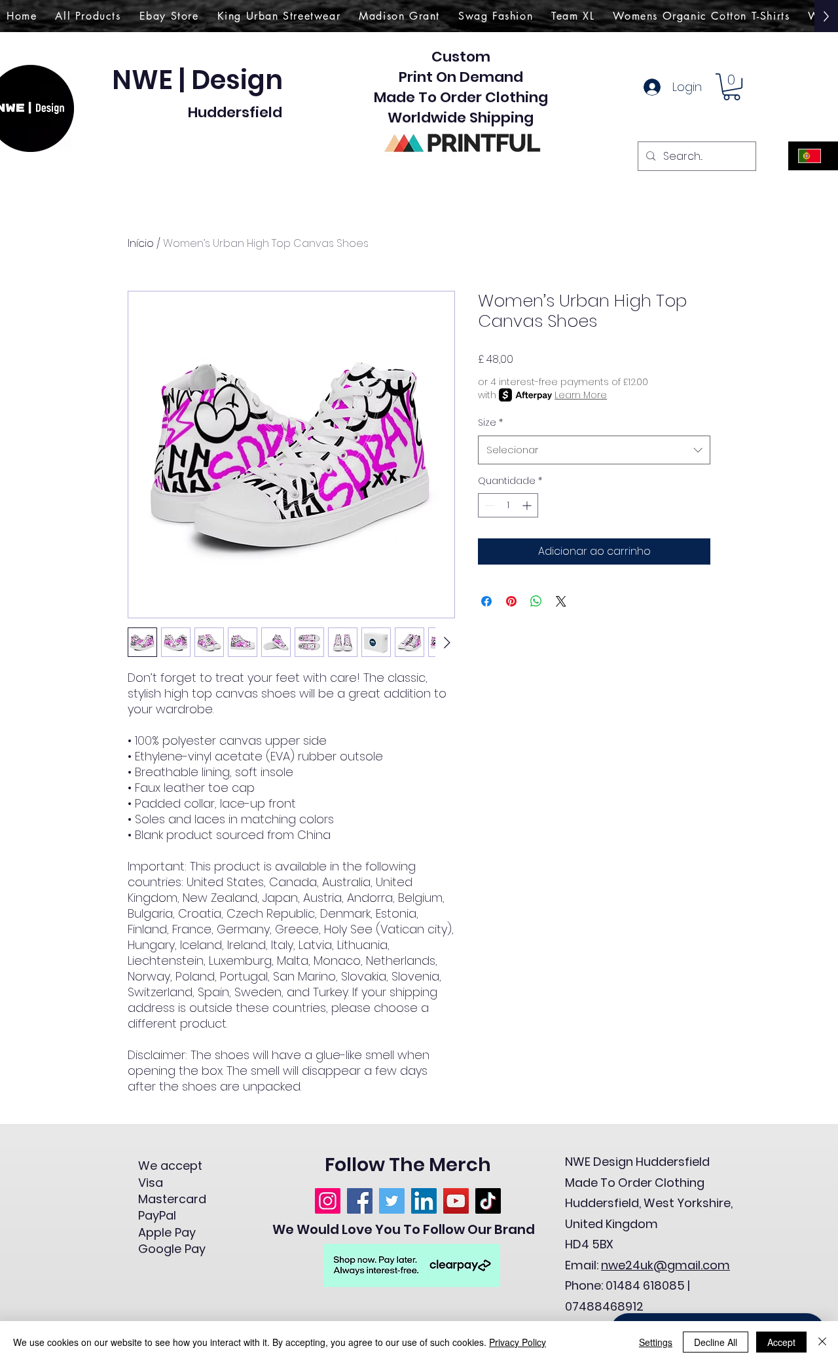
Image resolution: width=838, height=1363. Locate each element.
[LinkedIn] (424, 1201)
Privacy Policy (517, 1342)
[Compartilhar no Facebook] (486, 601)
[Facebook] (360, 1201)
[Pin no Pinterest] (511, 601)
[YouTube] (456, 1201)
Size (490, 422)
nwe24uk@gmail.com (665, 1265)
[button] (732, 86)
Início (141, 243)
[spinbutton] (508, 505)
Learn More (581, 394)
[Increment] (528, 505)
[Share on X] (561, 601)
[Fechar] (822, 1342)
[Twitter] (392, 1201)
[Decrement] (488, 505)
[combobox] (594, 450)
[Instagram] (327, 1201)
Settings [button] (655, 1342)
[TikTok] (488, 1201)
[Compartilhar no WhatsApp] (536, 601)
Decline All (715, 1342)
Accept (781, 1342)
